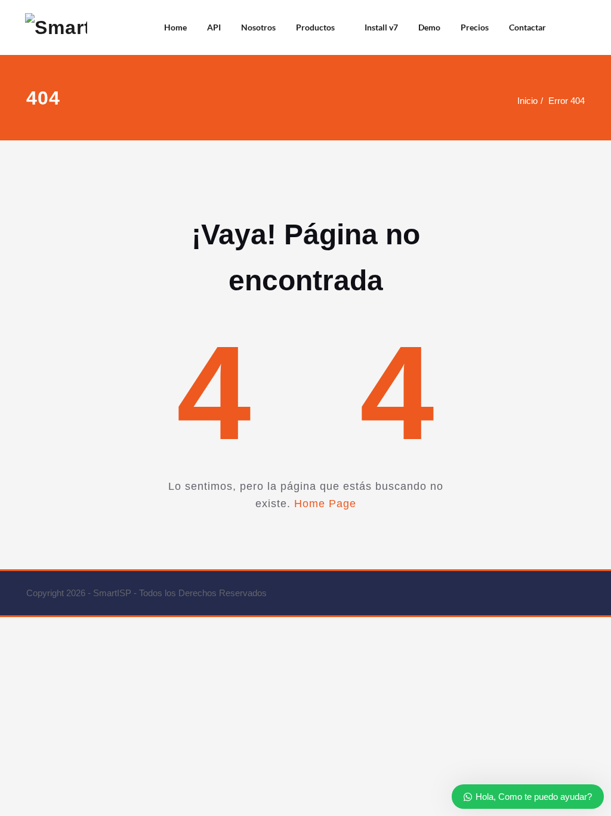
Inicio (527, 101)
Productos (315, 27)
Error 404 (566, 101)
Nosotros (258, 27)
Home (175, 27)
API (214, 27)
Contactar (527, 27)
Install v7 (381, 27)
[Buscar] (571, 27)
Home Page (325, 504)
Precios (475, 27)
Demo (429, 27)
